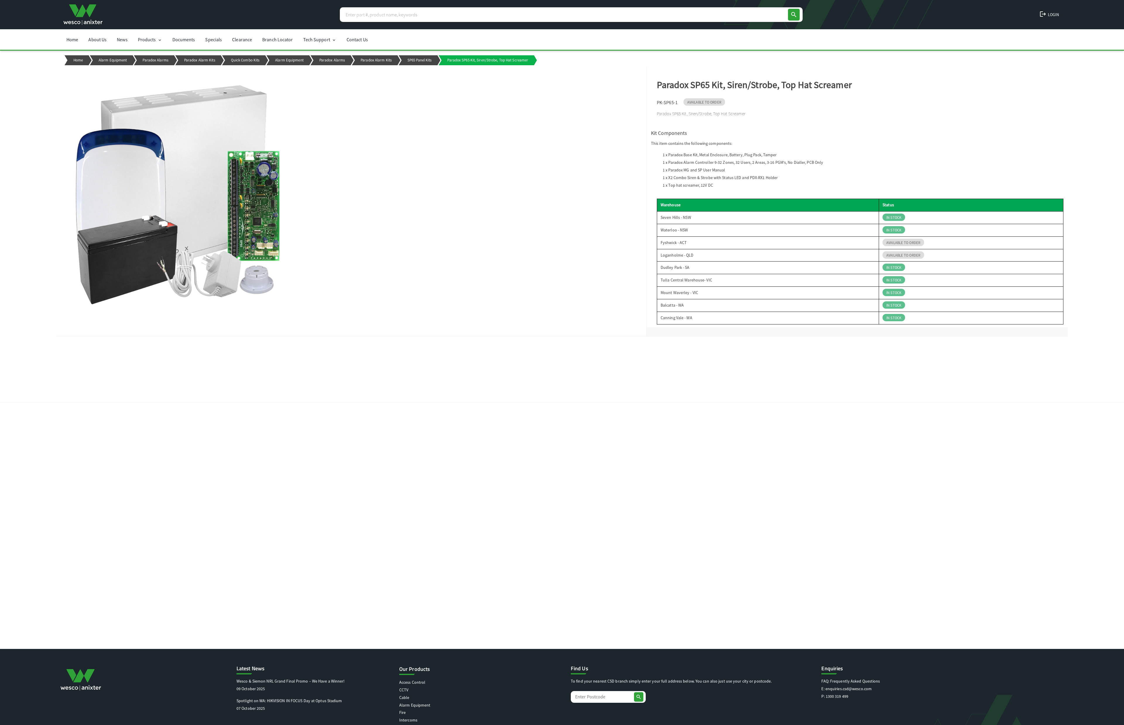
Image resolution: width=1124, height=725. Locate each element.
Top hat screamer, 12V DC (690, 185)
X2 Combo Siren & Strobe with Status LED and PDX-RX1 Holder (723, 177)
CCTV (403, 690)
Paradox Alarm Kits (199, 60)
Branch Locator (277, 39)
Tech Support (319, 39)
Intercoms (408, 720)
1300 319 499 (837, 696)
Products (150, 39)
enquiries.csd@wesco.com (848, 688)
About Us (97, 39)
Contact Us (357, 39)
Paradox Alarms (155, 60)
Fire (402, 712)
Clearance (242, 39)
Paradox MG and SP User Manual (696, 170)
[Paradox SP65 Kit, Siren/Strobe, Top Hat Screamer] (351, 196)
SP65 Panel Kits (419, 60)
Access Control (412, 682)
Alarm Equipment (113, 60)
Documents (183, 39)
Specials (213, 39)
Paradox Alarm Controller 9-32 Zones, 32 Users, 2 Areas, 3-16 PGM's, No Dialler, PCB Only (745, 162)
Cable (404, 697)
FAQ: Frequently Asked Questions (850, 681)
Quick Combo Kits (245, 60)
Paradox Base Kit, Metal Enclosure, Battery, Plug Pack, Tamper (722, 154)
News (122, 39)
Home (72, 39)
